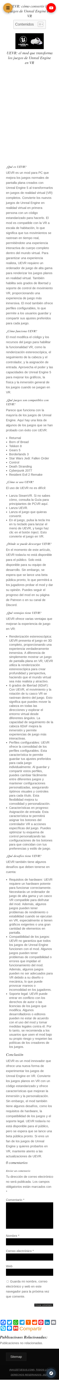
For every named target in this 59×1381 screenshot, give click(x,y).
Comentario (15, 1200)
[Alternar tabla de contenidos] (38, 24)
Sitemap (16, 1357)
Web (9, 1266)
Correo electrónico (20, 1251)
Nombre (12, 1235)
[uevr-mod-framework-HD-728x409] (29, 48)
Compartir (31, 1328)
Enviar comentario (43, 1305)
